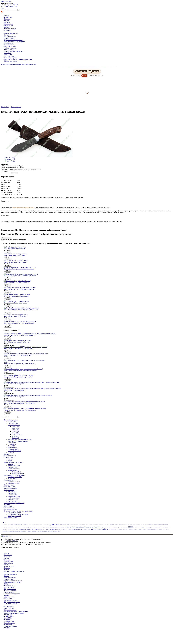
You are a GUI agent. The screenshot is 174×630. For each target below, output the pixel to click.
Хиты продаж (8, 24)
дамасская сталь (31, 524)
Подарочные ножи (10, 46)
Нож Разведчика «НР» (15, 477)
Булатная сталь (12, 421)
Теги (4, 522)
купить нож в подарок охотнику (90, 524)
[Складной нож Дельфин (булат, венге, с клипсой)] (20, 287)
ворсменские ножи (21, 524)
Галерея (6, 27)
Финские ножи (12, 478)
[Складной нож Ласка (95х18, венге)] (16, 260)
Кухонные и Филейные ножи (13, 40)
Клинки (6, 35)
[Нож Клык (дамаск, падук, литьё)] (15, 254)
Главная (6, 15)
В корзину (14, 173)
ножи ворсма (143, 527)
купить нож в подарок (75, 524)
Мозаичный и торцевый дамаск (18, 441)
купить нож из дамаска (143, 524)
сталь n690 (5, 531)
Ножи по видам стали (11, 33)
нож (67, 527)
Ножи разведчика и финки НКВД (14, 41)
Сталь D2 (11, 452)
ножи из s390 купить (160, 527)
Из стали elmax (12, 491)
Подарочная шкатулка (10, 169)
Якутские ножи (9, 597)
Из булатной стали (13, 468)
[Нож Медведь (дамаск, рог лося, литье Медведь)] (20, 321)
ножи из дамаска (15, 529)
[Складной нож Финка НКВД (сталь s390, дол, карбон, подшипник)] (25, 347)
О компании (8, 17)
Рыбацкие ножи (9, 45)
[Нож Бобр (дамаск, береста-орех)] (15, 247)
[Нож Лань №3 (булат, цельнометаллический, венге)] (21, 274)
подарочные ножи (122, 529)
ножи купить (41, 529)
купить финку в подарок (40, 527)
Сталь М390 (15, 428)
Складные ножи (9, 49)
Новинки (7, 22)
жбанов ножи (38, 524)
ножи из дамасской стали (29, 529)
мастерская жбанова (60, 527)
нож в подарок (76, 527)
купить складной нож (27, 527)
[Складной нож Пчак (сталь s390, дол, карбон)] (19, 375)
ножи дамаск (150, 527)
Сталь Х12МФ (12, 444)
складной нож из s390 (163, 529)
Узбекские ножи (9, 56)
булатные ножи (6, 524)
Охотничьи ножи (9, 43)
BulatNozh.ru (5, 107)
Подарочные (6, 64)
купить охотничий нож (15, 527)
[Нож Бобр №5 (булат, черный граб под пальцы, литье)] (21, 308)
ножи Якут (7, 53)
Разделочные (30, 64)
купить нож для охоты (104, 524)
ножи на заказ (50, 529)
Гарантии (7, 19)
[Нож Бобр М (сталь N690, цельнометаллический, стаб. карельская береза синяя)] (29, 333)
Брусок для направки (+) (13, 167)
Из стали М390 (12, 493)
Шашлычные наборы (10, 61)
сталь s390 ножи (13, 531)
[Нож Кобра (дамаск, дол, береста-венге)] (17, 294)
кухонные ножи (50, 527)
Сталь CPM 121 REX (14, 451)
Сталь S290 (15, 433)
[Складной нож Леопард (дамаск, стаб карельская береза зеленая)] (25, 408)
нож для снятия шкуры (114, 527)
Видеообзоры (8, 25)
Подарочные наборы (14, 512)
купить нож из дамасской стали (158, 524)
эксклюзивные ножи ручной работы (51, 531)
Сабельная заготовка (10, 48)
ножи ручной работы (99, 529)
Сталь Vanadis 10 (17, 434)
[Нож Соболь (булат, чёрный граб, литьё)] (17, 281)
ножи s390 (135, 527)
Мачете (10, 459)
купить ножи (6, 527)
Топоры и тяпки (9, 38)
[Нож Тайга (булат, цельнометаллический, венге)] (20, 267)
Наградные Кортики (10, 58)
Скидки (6, 20)
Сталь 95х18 (12, 442)
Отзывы (6, 569)
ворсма (12, 524)
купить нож (54, 524)
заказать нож (46, 524)
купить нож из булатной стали (129, 524)
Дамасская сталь (13, 423)
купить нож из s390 (115, 524)
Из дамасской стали (14, 465)
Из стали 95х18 (12, 467)
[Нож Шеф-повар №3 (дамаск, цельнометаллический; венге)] (23, 369)
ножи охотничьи (77, 529)
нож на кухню (123, 527)
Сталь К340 (15, 438)
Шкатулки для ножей (14, 516)
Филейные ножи (13, 470)
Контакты (7, 30)
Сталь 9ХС (11, 446)
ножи (130, 527)
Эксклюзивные (18, 64)
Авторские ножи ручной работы (14, 51)
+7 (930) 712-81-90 (12, 5)
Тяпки (10, 460)
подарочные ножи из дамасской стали (137, 529)
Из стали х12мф (13, 499)
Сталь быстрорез (13, 449)
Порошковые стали (14, 425)
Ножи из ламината (10, 36)
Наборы (10, 464)
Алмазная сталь (13, 447)
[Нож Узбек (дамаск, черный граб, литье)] (17, 340)
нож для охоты (104, 527)
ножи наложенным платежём (63, 529)
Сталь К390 (15, 429)
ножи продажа (86, 529)
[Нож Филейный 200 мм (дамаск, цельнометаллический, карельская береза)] (28, 395)
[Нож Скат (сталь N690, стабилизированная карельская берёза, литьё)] (26, 353)
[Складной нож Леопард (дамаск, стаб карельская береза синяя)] (24, 401)
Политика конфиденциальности (14, 571)
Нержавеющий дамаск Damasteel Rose (19, 439)
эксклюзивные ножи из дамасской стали (29, 531)
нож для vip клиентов (91, 527)
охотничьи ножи (112, 529)
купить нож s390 (65, 524)
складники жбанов (152, 529)
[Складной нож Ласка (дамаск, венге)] (16, 301)
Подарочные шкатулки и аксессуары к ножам (18, 59)
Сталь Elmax (15, 426)
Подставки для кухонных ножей (18, 514)
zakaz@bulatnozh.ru (11, 6)
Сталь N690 (15, 436)
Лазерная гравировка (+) (13, 166)
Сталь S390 (15, 431)
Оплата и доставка (10, 28)
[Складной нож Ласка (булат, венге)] (15, 314)
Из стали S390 (12, 495)
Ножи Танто (8, 54)
